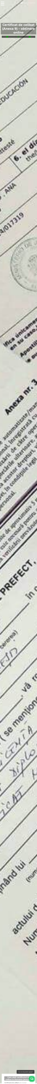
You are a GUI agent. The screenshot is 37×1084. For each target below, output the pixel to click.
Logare (25, 3)
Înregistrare (31, 3)
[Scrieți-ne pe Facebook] (31, 1078)
